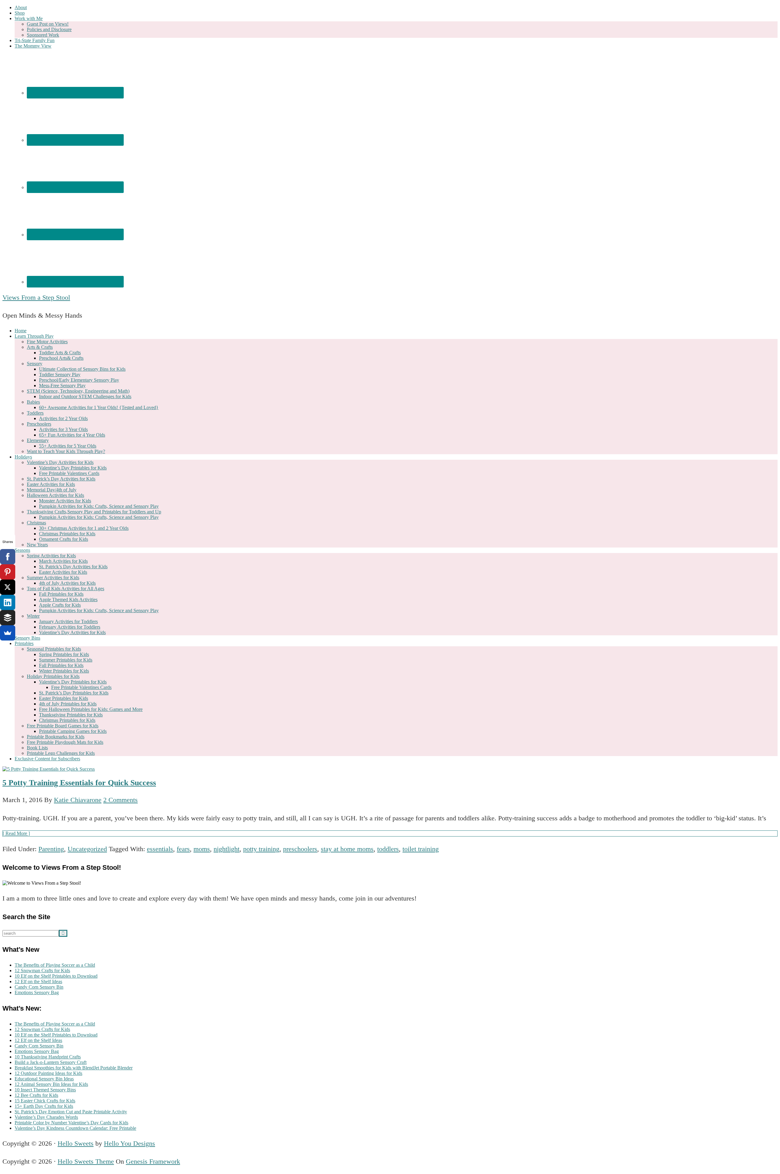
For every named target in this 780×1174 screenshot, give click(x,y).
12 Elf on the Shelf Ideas (38, 981)
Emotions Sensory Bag (37, 992)
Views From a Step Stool (36, 297)
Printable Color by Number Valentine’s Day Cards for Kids (71, 1122)
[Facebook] (7, 556)
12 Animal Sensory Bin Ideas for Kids (51, 1084)
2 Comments (120, 800)
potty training (261, 849)
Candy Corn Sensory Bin (39, 987)
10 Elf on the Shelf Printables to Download (56, 976)
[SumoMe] (7, 633)
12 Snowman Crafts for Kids (42, 970)
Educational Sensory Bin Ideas (44, 1078)
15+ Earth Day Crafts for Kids (44, 1106)
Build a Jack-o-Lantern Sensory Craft (51, 1062)
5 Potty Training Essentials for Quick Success (79, 782)
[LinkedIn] (7, 602)
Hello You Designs (129, 1143)
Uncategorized (87, 849)
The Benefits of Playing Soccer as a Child (55, 965)
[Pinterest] (7, 572)
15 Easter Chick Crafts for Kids (45, 1100)
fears (183, 849)
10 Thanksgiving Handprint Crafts (48, 1056)
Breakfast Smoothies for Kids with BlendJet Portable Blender (74, 1067)
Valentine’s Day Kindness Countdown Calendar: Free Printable (75, 1128)
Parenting (51, 849)
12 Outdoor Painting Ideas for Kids (48, 1073)
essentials (160, 849)
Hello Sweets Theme (86, 1161)
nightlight (226, 849)
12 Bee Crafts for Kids (36, 1095)
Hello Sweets (76, 1143)
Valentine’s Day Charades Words (46, 1117)
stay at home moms (347, 849)
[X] (7, 587)
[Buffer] (7, 617)
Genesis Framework (153, 1161)
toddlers (388, 849)
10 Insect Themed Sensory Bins (45, 1089)
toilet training (420, 849)
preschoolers (300, 849)
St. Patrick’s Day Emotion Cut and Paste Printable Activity (71, 1111)
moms (201, 849)
